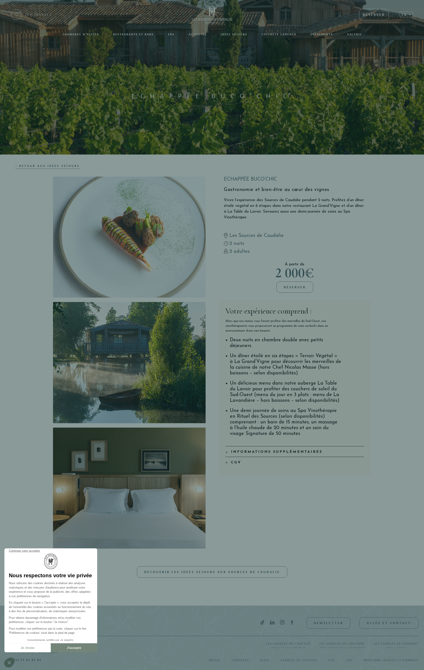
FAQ (331, 660)
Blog (264, 660)
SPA (171, 34)
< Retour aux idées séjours (47, 166)
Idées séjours (234, 34)
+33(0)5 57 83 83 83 (23, 660)
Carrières (240, 660)
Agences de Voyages (298, 660)
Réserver (295, 287)
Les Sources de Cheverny (342, 645)
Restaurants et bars (133, 34)
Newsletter (328, 623)
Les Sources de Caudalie (288, 645)
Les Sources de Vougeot (396, 645)
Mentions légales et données (391, 660)
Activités (198, 34)
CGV (349, 660)
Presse (215, 660)
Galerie (354, 34)
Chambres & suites (80, 34)
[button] (406, 14)
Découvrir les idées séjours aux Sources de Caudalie (212, 572)
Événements (321, 34)
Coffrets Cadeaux (278, 34)
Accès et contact (389, 623)
